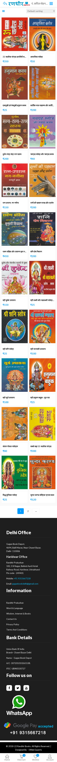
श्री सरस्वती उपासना (38, 349)
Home (7, 760)
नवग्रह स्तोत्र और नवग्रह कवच (42, 154)
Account (50, 760)
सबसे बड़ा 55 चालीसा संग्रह (40, 446)
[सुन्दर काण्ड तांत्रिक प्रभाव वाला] (42, 457)
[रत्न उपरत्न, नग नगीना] (15, 165)
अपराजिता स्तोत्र (36, 56)
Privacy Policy (12, 624)
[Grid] (3, 11)
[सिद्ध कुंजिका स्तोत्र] (15, 457)
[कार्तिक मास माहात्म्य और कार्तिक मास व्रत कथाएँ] (42, 68)
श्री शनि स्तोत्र (8, 349)
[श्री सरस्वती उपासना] (42, 311)
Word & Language (14, 608)
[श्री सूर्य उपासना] (15, 360)
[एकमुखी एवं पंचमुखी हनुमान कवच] (15, 68)
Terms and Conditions (16, 629)
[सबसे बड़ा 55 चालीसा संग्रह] (42, 409)
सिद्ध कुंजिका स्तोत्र (10, 495)
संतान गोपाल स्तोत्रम (10, 446)
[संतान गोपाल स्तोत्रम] (15, 409)
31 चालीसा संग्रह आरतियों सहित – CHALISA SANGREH (25, 56)
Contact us (11, 619)
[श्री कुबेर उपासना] (15, 262)
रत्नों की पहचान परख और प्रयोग (42, 202)
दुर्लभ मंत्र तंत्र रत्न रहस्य (12, 154)
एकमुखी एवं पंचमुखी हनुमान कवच (14, 105)
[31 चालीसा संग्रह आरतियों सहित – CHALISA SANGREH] (15, 19)
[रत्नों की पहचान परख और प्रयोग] (42, 165)
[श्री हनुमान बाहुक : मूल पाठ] (42, 360)
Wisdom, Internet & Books (18, 613)
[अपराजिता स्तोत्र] (42, 19)
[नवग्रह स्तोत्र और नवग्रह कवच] (42, 116)
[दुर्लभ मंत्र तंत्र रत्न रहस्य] (15, 116)
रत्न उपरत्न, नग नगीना (11, 202)
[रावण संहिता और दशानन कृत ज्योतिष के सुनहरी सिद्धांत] (15, 214)
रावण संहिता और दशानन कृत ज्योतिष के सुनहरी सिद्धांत (22, 251)
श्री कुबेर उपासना (9, 300)
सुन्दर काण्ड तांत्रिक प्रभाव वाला (42, 495)
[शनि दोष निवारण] (42, 214)
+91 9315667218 (22, 578)
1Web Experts (35, 749)
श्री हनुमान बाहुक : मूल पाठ (40, 397)
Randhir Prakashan (15, 603)
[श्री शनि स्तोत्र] (15, 311)
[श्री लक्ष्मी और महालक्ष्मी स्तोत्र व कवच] (42, 262)
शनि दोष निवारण (36, 251)
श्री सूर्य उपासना (9, 397)
